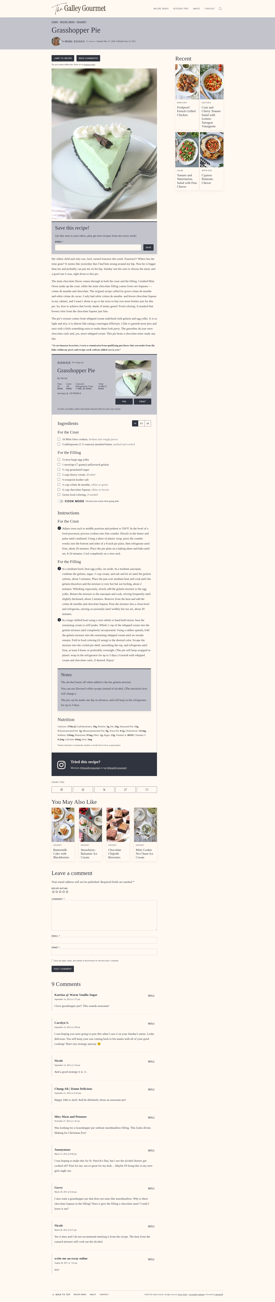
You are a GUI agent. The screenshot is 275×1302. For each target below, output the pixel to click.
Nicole (68, 41)
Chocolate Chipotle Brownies (114, 853)
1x (135, 423)
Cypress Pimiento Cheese (207, 179)
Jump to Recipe (63, 58)
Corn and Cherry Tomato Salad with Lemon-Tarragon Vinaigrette (211, 117)
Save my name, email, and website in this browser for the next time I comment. (86, 961)
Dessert (81, 22)
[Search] (220, 9)
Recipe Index (161, 9)
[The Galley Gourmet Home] (79, 9)
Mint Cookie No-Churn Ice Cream (144, 853)
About (196, 9)
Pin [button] (124, 401)
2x (141, 423)
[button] (75, 41)
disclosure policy (89, 65)
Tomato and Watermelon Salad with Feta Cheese (187, 180)
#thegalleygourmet (116, 768)
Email (59, 242)
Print (142, 401)
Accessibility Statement (197, 1295)
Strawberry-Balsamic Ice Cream (89, 853)
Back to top (63, 1294)
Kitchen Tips (180, 9)
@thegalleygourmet (90, 768)
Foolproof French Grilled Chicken (186, 111)
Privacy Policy (182, 1295)
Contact (210, 9)
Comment (58, 899)
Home (55, 22)
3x (147, 423)
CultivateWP (219, 1295)
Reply (151, 995)
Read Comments (88, 58)
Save (148, 247)
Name (56, 947)
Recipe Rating (60, 888)
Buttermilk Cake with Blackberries (61, 853)
